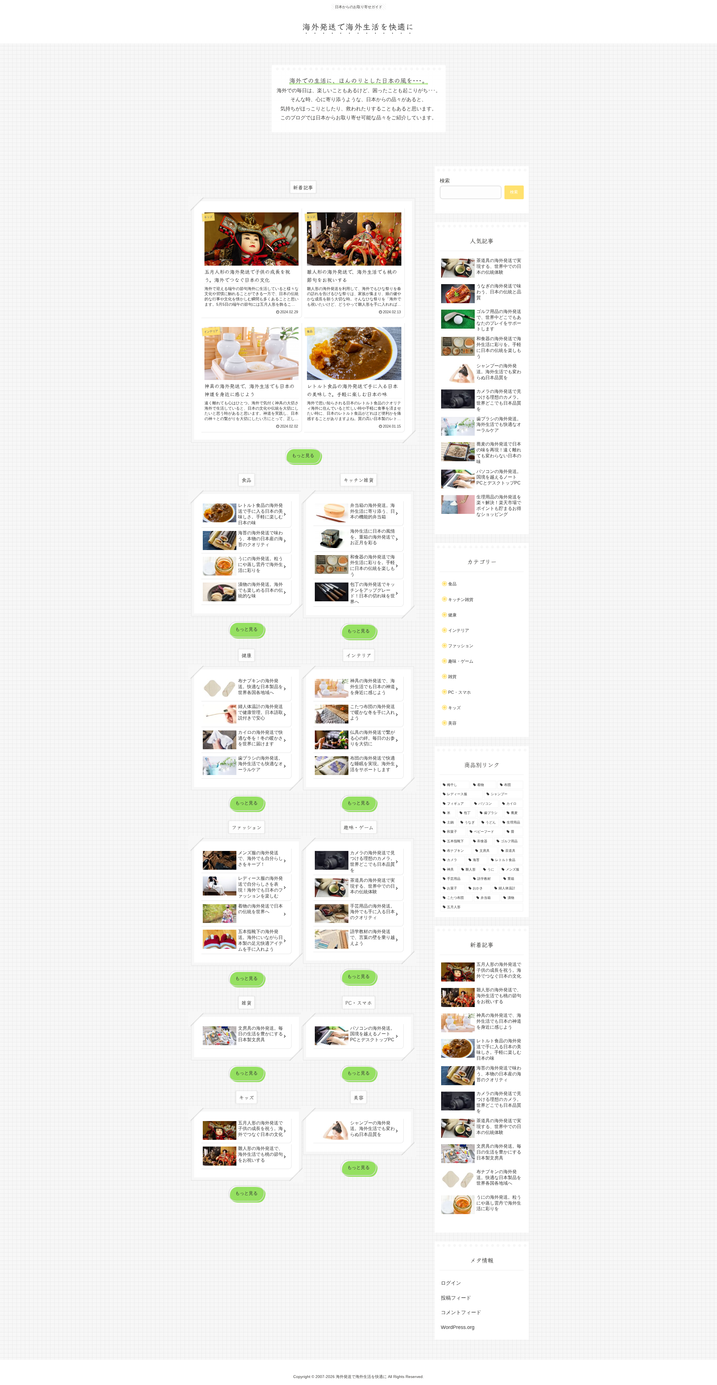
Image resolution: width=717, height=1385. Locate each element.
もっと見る (303, 455)
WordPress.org (457, 1327)
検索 (445, 181)
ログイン (451, 1283)
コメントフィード (461, 1312)
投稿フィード (456, 1298)
